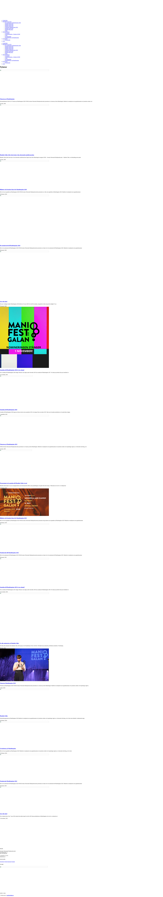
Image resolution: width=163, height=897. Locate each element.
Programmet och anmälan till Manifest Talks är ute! (13, 483)
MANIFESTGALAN (7, 21)
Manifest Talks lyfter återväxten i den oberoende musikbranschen (17, 155)
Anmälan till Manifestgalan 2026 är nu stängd (12, 370)
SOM (4, 41)
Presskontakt (7, 39)
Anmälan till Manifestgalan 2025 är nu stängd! (12, 587)
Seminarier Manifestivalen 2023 (11, 27)
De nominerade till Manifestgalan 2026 (13, 22)
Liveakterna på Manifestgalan (8, 748)
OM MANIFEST (6, 31)
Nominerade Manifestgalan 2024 (8, 781)
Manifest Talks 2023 (9, 26)
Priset (6, 30)
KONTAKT (5, 38)
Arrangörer (7, 33)
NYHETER (5, 20)
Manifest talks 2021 (9, 29)
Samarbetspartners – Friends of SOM (12, 34)
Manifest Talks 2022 (9, 28)
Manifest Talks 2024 (9, 25)
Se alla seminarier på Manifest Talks (9, 643)
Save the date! (3, 301)
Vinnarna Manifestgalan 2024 (8, 683)
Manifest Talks (4, 716)
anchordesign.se (10, 895)
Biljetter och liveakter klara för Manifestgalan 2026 (13, 189)
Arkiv (6, 35)
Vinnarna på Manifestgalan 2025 (8, 444)
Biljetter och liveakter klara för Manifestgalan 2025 (13, 518)
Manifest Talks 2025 (9, 23)
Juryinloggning (8, 36)
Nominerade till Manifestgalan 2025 (9, 552)
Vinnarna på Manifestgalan (7, 99)
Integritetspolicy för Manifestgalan (12, 37)
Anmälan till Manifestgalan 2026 (8, 409)
